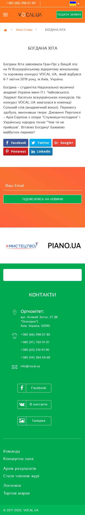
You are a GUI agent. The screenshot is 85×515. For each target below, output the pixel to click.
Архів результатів (19, 469)
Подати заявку (69, 14)
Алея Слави (24, 29)
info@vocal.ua (30, 366)
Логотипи (12, 486)
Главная (5, 30)
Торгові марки (16, 493)
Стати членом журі (21, 476)
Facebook (38, 388)
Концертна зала (18, 459)
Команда (11, 451)
